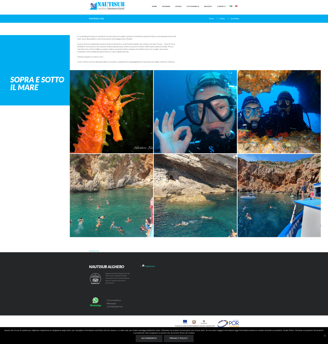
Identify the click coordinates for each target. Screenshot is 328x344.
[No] (325, 335)
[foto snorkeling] (195, 195)
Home (211, 18)
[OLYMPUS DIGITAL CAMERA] (195, 111)
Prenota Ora (94, 251)
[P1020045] (111, 195)
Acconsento (149, 338)
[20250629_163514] (279, 195)
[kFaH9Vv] (111, 111)
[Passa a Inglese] (236, 6)
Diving (222, 18)
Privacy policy (179, 338)
